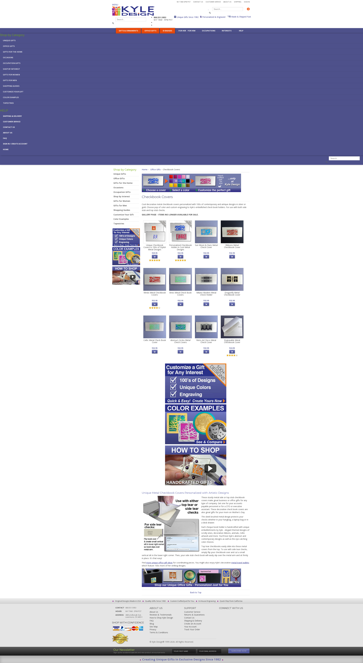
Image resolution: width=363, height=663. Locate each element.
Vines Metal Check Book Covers (180, 293)
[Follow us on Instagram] (221, 612)
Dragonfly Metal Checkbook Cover (232, 293)
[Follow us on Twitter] (231, 612)
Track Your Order (192, 629)
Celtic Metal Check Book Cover (154, 341)
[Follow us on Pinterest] (240, 612)
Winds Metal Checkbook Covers (155, 293)
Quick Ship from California (230, 601)
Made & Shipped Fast (241, 16)
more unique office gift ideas (159, 562)
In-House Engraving (207, 601)
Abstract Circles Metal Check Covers (180, 341)
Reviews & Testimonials (161, 615)
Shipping (237, 2)
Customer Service (213, 2)
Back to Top (195, 592)
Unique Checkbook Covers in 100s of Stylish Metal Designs (154, 247)
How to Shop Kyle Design (161, 618)
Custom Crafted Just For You (182, 601)
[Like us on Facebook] (226, 612)
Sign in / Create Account (15, 144)
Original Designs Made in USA (128, 601)
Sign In (247, 2)
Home (6, 149)
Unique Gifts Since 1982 (187, 17)
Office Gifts (155, 169)
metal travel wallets (240, 562)
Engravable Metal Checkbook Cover (232, 341)
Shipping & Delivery (12, 116)
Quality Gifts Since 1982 (155, 601)
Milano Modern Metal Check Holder (206, 293)
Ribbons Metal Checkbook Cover (232, 246)
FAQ (5, 138)
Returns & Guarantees (194, 615)
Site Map (154, 627)
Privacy (153, 629)
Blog (152, 624)
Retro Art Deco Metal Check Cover (206, 341)
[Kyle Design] (133, 11)
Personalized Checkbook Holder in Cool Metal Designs (180, 247)
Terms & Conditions (159, 632)
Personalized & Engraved (213, 17)
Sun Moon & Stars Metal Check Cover (206, 246)
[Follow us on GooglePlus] (236, 612)
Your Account (190, 627)
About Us (227, 2)
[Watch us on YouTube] (245, 612)
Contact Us (198, 2)
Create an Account (192, 624)
